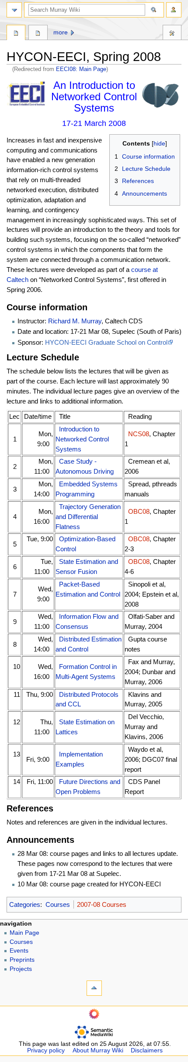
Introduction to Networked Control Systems (82, 439)
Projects (21, 969)
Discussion (38, 33)
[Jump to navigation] (14, 9)
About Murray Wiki (98, 1050)
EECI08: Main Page (81, 69)
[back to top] (94, 988)
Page (16, 33)
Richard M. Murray (74, 321)
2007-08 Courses (101, 904)
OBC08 (139, 511)
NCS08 (138, 434)
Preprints (22, 960)
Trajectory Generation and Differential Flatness (88, 516)
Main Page (24, 933)
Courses (57, 904)
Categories (24, 904)
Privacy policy (46, 1050)
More (60, 32)
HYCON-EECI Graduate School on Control (106, 342)
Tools (172, 33)
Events (19, 950)
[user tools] (173, 9)
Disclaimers (147, 1050)
